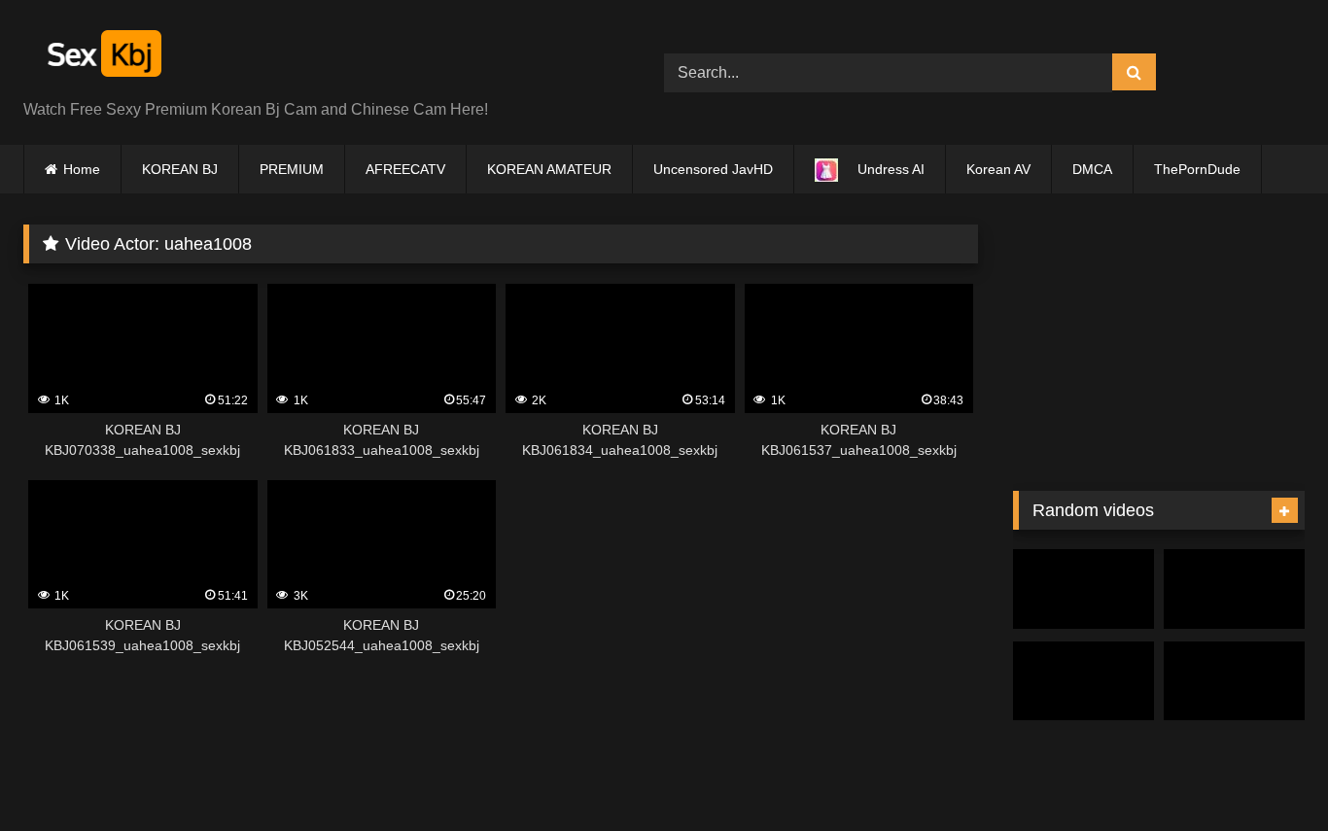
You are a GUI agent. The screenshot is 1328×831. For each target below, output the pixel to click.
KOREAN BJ (180, 169)
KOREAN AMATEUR (549, 169)
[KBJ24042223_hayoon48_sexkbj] (1234, 681)
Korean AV (998, 169)
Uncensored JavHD (713, 169)
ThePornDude (1197, 169)
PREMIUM (292, 169)
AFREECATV (405, 169)
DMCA (1092, 169)
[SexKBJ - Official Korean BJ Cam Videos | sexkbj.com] (102, 57)
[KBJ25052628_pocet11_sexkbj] (1083, 589)
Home (81, 169)
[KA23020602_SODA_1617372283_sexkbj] (1234, 589)
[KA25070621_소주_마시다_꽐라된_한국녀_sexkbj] (1083, 681)
